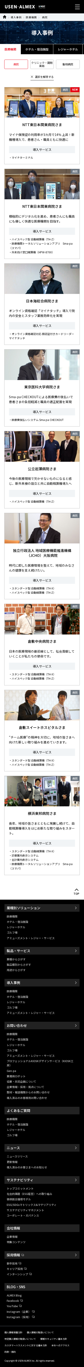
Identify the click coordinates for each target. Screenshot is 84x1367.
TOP (77, 893)
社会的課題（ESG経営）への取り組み (29, 1194)
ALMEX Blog (14, 1295)
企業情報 (12, 1236)
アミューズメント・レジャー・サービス (31, 938)
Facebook (13, 1300)
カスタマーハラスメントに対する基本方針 (25, 1345)
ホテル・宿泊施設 (37, 49)
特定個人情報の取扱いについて (20, 1338)
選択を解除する (44, 77)
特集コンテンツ (16, 1242)
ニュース (13, 1147)
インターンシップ (17, 1274)
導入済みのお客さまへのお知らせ (27, 1167)
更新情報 (12, 1162)
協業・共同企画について (21, 1081)
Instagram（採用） (19, 1317)
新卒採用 (12, 1263)
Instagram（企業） (19, 1311)
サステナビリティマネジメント (25, 1210)
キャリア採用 (15, 1269)
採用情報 (13, 1255)
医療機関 (31, 17)
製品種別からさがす (19, 964)
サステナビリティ (20, 1180)
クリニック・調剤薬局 (42, 64)
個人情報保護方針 (13, 1332)
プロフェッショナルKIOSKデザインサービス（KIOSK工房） (40, 1063)
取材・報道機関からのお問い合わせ (28, 1092)
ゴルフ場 (12, 932)
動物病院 (67, 64)
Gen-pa (11, 1071)
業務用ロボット (16, 1076)
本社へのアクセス (60, 1345)
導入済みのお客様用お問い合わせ (27, 1098)
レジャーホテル (68, 49)
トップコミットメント (20, 1188)
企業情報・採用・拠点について (25, 1087)
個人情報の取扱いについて (40, 1332)
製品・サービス (18, 950)
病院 (44, 17)
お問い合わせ (17, 1025)
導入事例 (16, 17)
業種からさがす (16, 959)
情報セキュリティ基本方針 (53, 1338)
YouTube (12, 1306)
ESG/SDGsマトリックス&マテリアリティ (31, 1205)
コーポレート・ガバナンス (23, 1215)
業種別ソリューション (23, 907)
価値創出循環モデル (19, 1199)
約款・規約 (10, 1351)
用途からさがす (16, 970)
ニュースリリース (17, 1156)
